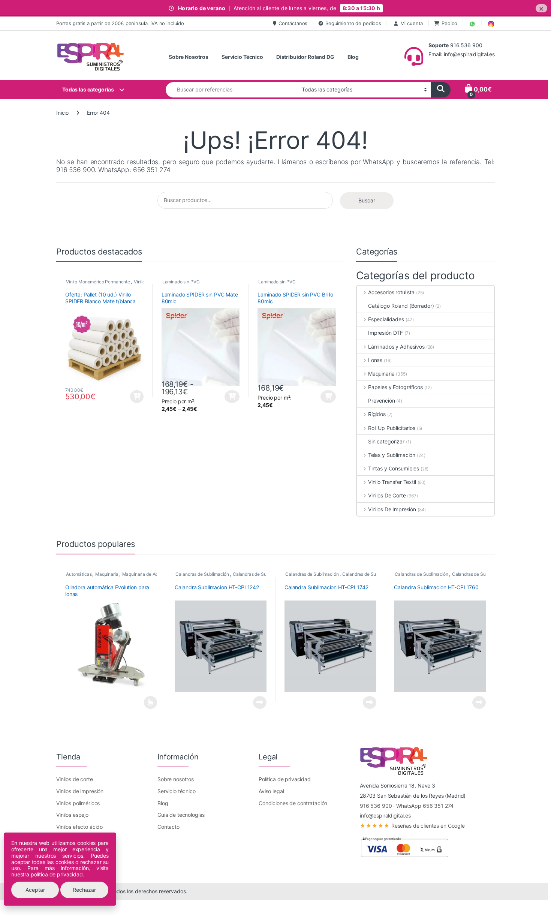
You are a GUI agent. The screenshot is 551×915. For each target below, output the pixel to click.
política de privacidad (57, 874)
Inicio (62, 112)
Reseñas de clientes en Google (412, 825)
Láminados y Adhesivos (396, 346)
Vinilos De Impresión (392, 509)
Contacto (168, 827)
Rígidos (377, 414)
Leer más (150, 702)
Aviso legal (271, 791)
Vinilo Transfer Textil (392, 482)
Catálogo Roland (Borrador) (401, 306)
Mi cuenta (411, 23)
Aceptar (35, 890)
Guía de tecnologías (181, 815)
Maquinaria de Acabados (147, 574)
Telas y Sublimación (391, 455)
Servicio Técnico (242, 57)
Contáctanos (292, 23)
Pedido (449, 23)
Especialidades (386, 319)
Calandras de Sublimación (202, 574)
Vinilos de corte (74, 779)
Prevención (381, 400)
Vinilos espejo (72, 815)
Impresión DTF (385, 332)
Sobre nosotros (175, 779)
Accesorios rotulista (391, 292)
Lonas (375, 360)
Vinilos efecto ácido (79, 827)
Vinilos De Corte (387, 495)
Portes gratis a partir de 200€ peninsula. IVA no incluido (120, 23)
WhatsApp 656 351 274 (425, 806)
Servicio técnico (176, 791)
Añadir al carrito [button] (136, 396)
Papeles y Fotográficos (395, 387)
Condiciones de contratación (293, 803)
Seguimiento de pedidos (353, 23)
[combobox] (232, 89)
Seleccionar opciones (226, 396)
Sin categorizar (386, 441)
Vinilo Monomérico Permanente (98, 282)
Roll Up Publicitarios (391, 428)
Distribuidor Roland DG (305, 57)
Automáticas (78, 574)
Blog (353, 57)
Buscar (366, 200)
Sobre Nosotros (188, 57)
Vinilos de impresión (79, 791)
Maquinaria (381, 373)
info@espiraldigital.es (385, 815)
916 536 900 (376, 806)
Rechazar (84, 890)
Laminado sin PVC (181, 282)
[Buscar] (441, 89)
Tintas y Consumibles (393, 468)
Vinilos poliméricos (78, 803)
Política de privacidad (285, 779)
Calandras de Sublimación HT (263, 574)
